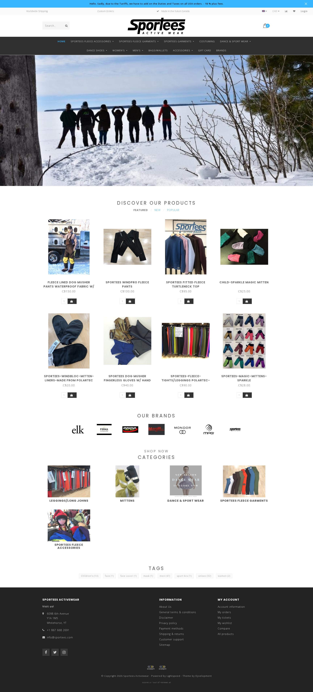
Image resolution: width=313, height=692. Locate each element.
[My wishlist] (294, 11)
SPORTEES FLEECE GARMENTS (137, 41)
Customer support (171, 639)
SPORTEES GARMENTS (177, 41)
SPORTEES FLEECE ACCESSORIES (91, 41)
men (165, 575)
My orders (224, 612)
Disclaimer (166, 617)
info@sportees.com (60, 637)
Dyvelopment (203, 676)
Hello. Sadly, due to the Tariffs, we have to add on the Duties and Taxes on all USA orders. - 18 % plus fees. (156, 3)
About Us (165, 606)
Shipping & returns (171, 634)
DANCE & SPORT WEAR (234, 41)
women (224, 575)
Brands (221, 50)
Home (61, 41)
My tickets (224, 617)
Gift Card (204, 50)
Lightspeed (173, 676)
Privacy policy (168, 623)
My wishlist (225, 623)
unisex (204, 575)
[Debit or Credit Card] (150, 667)
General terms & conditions (177, 612)
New (157, 210)
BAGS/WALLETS (158, 50)
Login (304, 11)
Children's (89, 575)
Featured (140, 210)
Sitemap (164, 645)
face (109, 575)
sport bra (184, 575)
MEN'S (137, 50)
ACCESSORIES (181, 50)
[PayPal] (162, 667)
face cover (128, 575)
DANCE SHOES (96, 50)
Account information (231, 606)
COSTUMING (207, 41)
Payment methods (171, 628)
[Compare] (286, 11)
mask (148, 575)
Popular (173, 210)
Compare (224, 628)
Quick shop (70, 281)
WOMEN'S (118, 50)
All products (226, 634)
